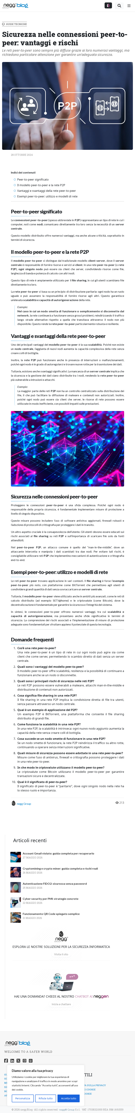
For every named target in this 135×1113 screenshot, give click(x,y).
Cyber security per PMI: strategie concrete (50, 898)
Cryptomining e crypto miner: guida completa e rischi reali (60, 868)
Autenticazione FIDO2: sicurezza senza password (55, 883)
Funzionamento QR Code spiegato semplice (51, 913)
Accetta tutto (68, 1098)
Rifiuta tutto (46, 1098)
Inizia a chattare (61, 1004)
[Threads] (31, 1060)
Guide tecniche (16, 24)
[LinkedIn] (12, 1060)
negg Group (24, 803)
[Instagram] (24, 1060)
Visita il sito (61, 954)
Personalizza (22, 1098)
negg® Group (67, 1109)
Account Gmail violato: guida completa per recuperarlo (58, 853)
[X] (18, 1060)
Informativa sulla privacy (88, 1085)
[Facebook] (6, 1060)
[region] (45, 1085)
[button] (108, 5)
